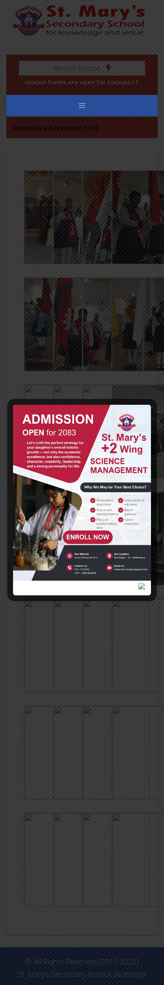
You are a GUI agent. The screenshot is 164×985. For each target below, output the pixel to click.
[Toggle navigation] (82, 105)
